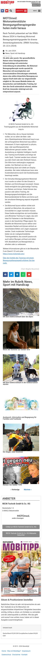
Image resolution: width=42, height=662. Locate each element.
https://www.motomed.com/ (14, 254)
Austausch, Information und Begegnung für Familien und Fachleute (19, 418)
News (28, 281)
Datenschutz (6, 655)
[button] (10, 10)
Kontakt (24, 655)
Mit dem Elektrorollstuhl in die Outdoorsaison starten (20, 383)
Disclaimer (16, 655)
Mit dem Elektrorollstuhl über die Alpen (18, 317)
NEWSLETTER (36, 5)
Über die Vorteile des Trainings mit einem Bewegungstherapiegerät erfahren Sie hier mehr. (19, 260)
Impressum (26, 651)
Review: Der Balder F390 (12, 485)
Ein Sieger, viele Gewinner (13, 452)
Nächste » (28, 490)
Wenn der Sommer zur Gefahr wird (16, 350)
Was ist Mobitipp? (14, 651)
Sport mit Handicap (16, 284)
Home (4, 651)
